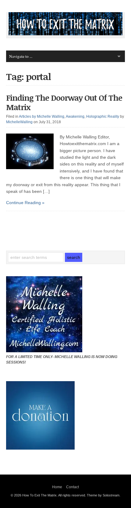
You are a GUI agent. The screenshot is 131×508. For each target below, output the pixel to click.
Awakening (75, 116)
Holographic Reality (102, 116)
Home (57, 487)
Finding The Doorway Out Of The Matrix (64, 102)
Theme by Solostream (103, 495)
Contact (72, 487)
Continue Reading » (25, 202)
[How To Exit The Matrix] (65, 33)
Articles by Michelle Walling (41, 116)
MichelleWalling (19, 122)
